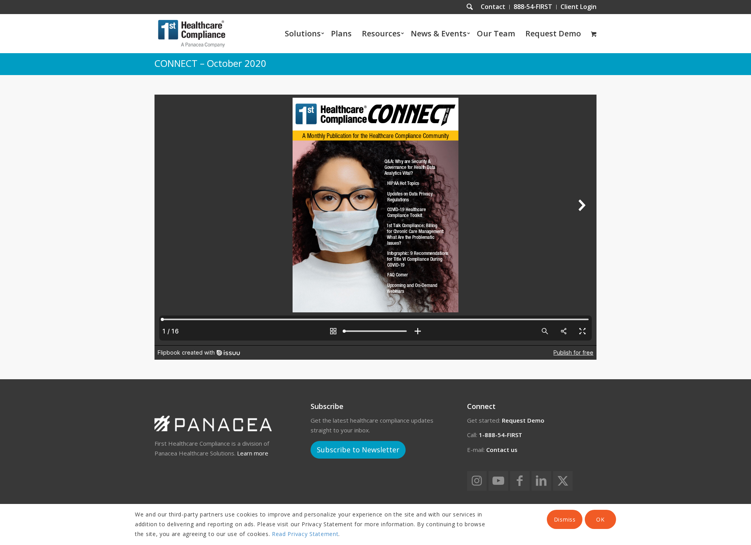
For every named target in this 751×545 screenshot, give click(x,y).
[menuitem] (493, 7)
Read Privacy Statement (305, 534)
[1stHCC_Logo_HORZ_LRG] (192, 33)
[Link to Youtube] (498, 481)
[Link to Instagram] (477, 481)
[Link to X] (563, 481)
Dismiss (565, 519)
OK (600, 519)
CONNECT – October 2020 (210, 63)
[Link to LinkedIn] (541, 481)
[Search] (470, 7)
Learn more (252, 453)
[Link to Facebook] (520, 481)
